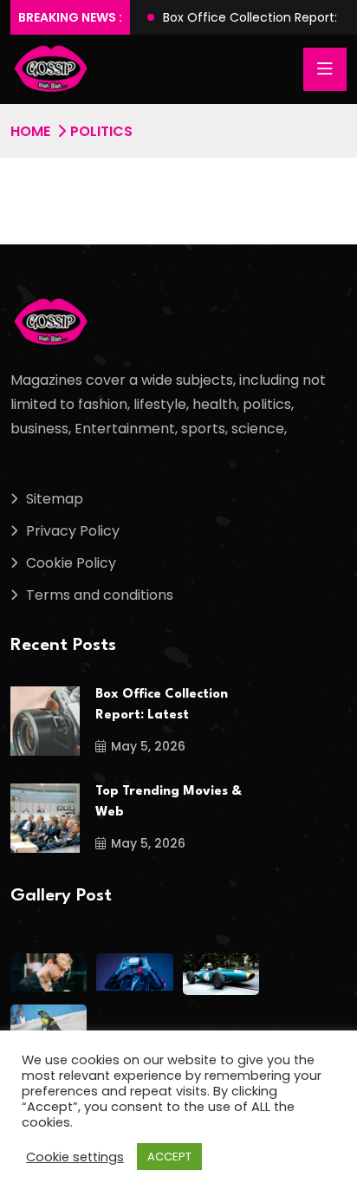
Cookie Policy (71, 563)
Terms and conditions (99, 595)
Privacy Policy (73, 531)
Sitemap (54, 499)
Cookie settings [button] (75, 1157)
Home (30, 131)
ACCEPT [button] (169, 1156)
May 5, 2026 (148, 746)
